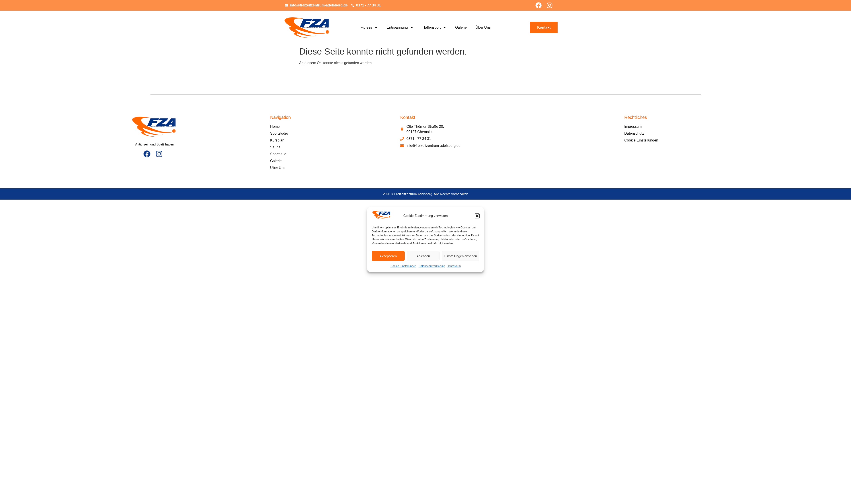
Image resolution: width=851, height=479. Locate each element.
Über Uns (483, 27)
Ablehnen (423, 256)
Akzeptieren (388, 256)
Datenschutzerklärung (432, 266)
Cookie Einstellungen (403, 266)
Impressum (454, 266)
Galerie (461, 27)
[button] (477, 216)
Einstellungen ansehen (460, 256)
